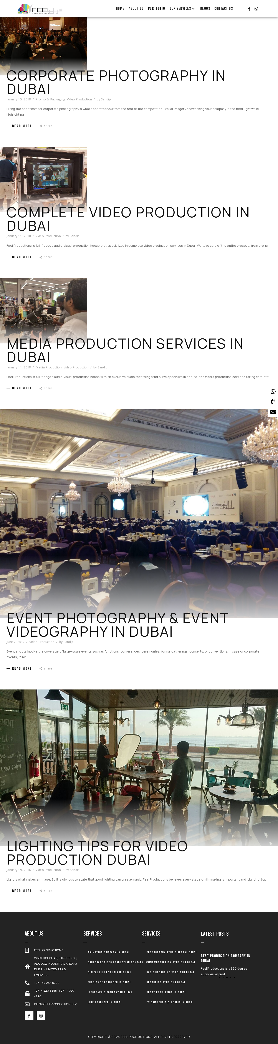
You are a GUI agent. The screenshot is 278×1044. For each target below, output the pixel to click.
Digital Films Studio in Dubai (109, 972)
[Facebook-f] (249, 8)
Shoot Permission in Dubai (166, 992)
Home (120, 8)
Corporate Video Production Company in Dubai (122, 962)
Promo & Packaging (50, 99)
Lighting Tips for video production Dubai (97, 852)
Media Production (48, 367)
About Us (136, 8)
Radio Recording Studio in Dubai (170, 972)
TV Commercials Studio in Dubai (170, 1002)
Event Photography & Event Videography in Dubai (118, 624)
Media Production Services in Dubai (125, 350)
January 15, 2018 (19, 99)
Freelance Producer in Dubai (109, 982)
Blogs (205, 8)
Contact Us (223, 8)
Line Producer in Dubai (105, 1002)
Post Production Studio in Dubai (170, 962)
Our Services (180, 8)
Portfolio (156, 8)
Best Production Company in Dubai (226, 959)
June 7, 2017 (16, 642)
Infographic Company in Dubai (110, 992)
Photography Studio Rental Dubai (171, 952)
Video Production (79, 99)
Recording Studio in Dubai (165, 982)
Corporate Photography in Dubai (116, 82)
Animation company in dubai (108, 952)
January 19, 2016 (19, 870)
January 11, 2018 (19, 236)
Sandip (106, 99)
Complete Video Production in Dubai (128, 218)
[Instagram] (256, 8)
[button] (219, 977)
